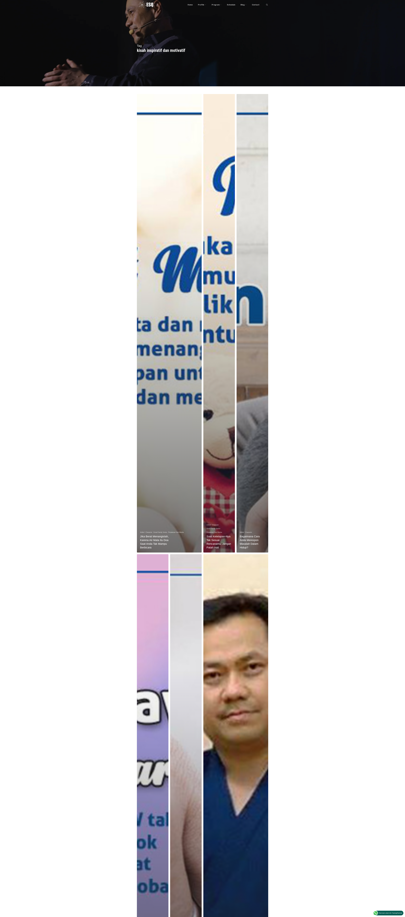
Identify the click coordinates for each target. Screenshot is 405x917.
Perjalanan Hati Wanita (176, 532)
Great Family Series (160, 532)
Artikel (142, 532)
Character (148, 532)
